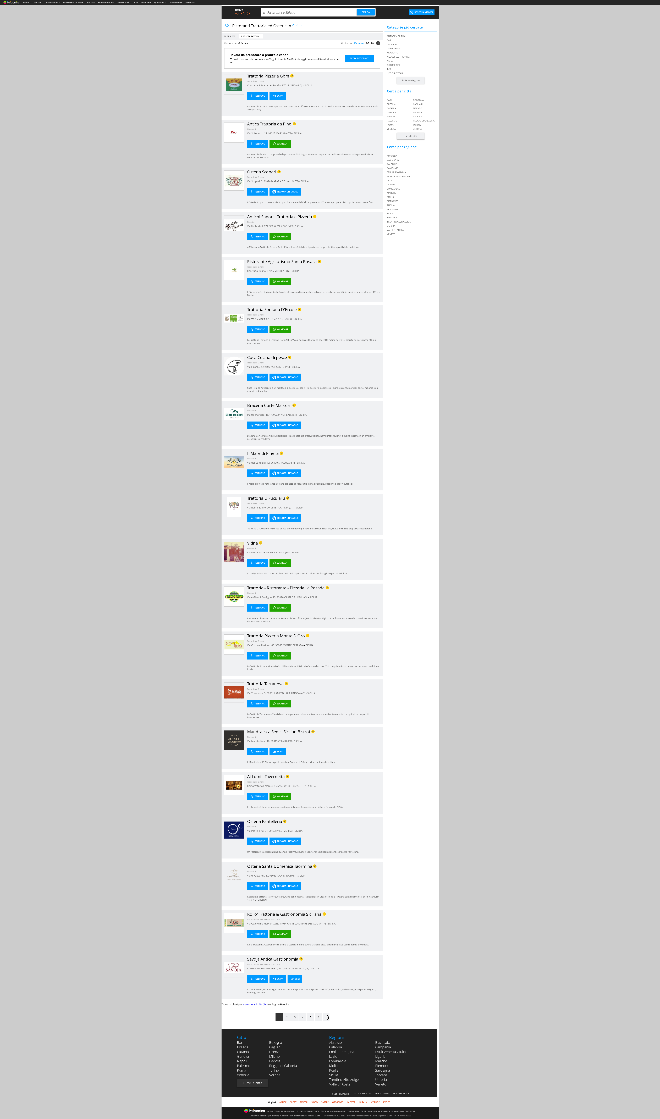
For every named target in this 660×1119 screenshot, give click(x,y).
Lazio (333, 1056)
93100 (282, 968)
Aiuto (317, 1116)
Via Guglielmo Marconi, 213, (263, 923)
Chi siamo (254, 1116)
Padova (417, 116)
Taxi (389, 69)
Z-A (372, 43)
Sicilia (333, 1075)
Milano (417, 112)
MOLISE (391, 196)
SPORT (293, 1102)
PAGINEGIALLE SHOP (73, 2)
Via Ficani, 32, (255, 366)
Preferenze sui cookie (304, 1116)
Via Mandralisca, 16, (259, 741)
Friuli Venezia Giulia (390, 1051)
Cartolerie (393, 48)
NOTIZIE (283, 1102)
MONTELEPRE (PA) (293, 645)
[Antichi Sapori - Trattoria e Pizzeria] (234, 225)
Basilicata (382, 1042)
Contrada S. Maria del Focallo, (264, 85)
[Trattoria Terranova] (234, 692)
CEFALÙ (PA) (285, 741)
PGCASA (91, 2)
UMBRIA (391, 225)
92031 (270, 693)
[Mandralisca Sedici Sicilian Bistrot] (234, 740)
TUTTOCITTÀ (123, 2)
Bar (389, 40)
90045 (273, 552)
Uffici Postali (395, 73)
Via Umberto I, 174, (258, 226)
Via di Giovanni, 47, (258, 875)
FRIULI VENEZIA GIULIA (398, 176)
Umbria (381, 1079)
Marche (381, 1061)
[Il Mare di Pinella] (234, 461)
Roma (390, 124)
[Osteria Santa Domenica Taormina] (234, 874)
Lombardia (337, 1061)
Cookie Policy (286, 1116)
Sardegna (382, 1070)
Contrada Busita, (257, 271)
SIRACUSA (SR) (286, 462)
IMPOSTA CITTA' (382, 1093)
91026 (267, 181)
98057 (272, 226)
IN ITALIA (363, 1102)
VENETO (391, 234)
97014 (285, 85)
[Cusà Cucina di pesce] (234, 365)
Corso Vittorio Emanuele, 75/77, (265, 786)
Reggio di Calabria (423, 120)
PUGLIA (391, 205)
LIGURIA (391, 184)
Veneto (380, 1084)
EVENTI (386, 1102)
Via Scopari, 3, (255, 181)
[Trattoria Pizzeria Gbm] (234, 84)
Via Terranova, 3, (257, 693)
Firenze (417, 108)
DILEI (135, 2)
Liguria (380, 1056)
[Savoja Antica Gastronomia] (234, 967)
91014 (283, 923)
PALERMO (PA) (284, 830)
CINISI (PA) (284, 552)
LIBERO (26, 2)
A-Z (367, 43)
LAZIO (390, 180)
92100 (266, 366)
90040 (278, 645)
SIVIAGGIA (146, 2)
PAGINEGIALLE (53, 2)
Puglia (334, 1070)
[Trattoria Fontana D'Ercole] (234, 318)
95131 (274, 507)
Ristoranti (251, 129)
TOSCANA (392, 217)
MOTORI (304, 1102)
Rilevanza (359, 43)
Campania (383, 1047)
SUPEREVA (190, 2)
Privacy (275, 1116)
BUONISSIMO (176, 2)
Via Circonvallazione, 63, (261, 645)
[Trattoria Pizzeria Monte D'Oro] (234, 644)
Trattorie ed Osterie (255, 81)
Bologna (418, 100)
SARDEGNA (392, 209)
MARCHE (391, 192)
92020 (280, 597)
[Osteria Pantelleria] (234, 829)
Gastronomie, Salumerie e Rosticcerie (263, 919)
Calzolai (392, 44)
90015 (274, 741)
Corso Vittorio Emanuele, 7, (263, 968)
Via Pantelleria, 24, (258, 830)
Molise (334, 1065)
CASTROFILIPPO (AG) (296, 597)
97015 (270, 271)
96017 (275, 318)
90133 (272, 830)
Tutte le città (410, 135)
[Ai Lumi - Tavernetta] (234, 785)
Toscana (381, 1075)
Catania (391, 108)
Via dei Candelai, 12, (259, 462)
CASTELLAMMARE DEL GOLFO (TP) (306, 923)
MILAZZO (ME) (285, 226)
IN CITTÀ (351, 1102)
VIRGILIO (38, 2)
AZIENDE (375, 1102)
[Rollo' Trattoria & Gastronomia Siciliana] (234, 922)
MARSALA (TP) (284, 133)
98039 (273, 875)
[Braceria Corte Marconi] (234, 413)
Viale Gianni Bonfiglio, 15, (262, 597)
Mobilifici (393, 52)
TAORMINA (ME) (286, 875)
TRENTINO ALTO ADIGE (399, 221)
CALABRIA (392, 163)
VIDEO (315, 1102)
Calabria (335, 1047)
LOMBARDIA (393, 188)
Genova (391, 112)
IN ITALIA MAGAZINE (362, 1093)
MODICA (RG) (282, 271)
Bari (389, 100)
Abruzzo (335, 1042)
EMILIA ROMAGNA (396, 172)
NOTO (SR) (286, 318)
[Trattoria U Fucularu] (234, 506)
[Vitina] (234, 551)
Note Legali (265, 1116)
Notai (390, 60)
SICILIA (308, 85)
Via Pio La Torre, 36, (258, 552)
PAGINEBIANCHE (106, 2)
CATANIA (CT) (286, 507)
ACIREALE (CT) (289, 414)
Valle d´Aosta (339, 1084)
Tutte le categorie (411, 80)
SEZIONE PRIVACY (401, 1093)
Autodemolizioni (397, 36)
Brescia (391, 104)
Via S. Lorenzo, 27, (257, 133)
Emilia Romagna (341, 1051)
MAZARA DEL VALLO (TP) (285, 181)
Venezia (391, 128)
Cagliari (418, 104)
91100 (287, 786)
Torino (417, 124)
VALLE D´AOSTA (395, 229)
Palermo (392, 120)
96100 (274, 462)
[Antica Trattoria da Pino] (234, 132)
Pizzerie (250, 222)
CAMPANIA (392, 168)
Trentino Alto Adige (344, 1079)
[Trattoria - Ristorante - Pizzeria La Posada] (234, 596)
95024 (276, 414)
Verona (417, 128)
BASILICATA (393, 159)
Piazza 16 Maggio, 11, (259, 318)
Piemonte (382, 1065)
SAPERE (325, 1102)
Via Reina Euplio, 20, (259, 507)
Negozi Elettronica (398, 56)
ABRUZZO (392, 155)
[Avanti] (326, 1017)
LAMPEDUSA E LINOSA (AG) (290, 693)
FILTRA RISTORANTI (359, 58)
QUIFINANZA (160, 2)
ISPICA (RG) (296, 85)
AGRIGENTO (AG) (280, 366)
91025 (271, 133)
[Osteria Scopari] (234, 180)
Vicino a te (243, 43)
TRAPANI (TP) (299, 786)
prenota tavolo (250, 36)
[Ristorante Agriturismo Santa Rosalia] (234, 270)
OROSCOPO (337, 1102)
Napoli (391, 116)
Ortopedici (393, 65)
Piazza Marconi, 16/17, (260, 414)
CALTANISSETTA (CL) (298, 968)
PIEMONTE (392, 201)
